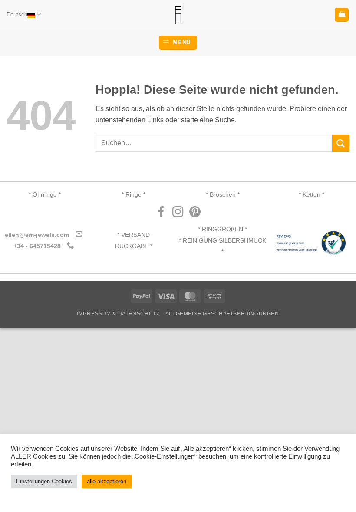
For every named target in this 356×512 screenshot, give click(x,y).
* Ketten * (311, 194)
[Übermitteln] (340, 143)
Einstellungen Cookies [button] (44, 481)
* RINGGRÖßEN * (222, 229)
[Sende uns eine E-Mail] (78, 234)
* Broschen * (223, 194)
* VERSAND (133, 235)
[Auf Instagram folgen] (178, 213)
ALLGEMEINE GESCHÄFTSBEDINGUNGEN (222, 314)
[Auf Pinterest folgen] (195, 213)
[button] (342, 15)
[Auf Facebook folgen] (161, 213)
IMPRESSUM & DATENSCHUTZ (118, 314)
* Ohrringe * (45, 194)
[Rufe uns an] (70, 245)
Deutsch (17, 14)
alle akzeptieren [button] (106, 481)
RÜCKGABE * (133, 246)
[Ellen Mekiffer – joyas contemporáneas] (178, 14)
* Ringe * (133, 194)
